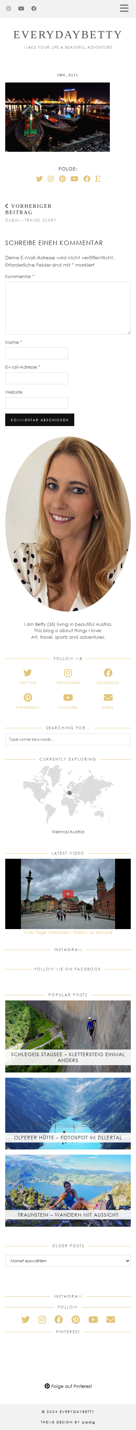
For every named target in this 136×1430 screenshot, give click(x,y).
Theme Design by (68, 1422)
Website (13, 392)
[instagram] (42, 1319)
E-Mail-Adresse (22, 367)
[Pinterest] (62, 178)
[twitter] (25, 1319)
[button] (126, 9)
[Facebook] (34, 8)
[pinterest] (75, 1319)
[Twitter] (39, 178)
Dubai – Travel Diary (30, 213)
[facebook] (58, 1319)
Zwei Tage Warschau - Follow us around (68, 932)
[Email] (110, 1319)
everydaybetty (68, 34)
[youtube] (93, 1319)
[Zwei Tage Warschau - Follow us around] (68, 894)
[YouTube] (21, 8)
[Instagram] (8, 8)
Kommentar (20, 276)
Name (13, 342)
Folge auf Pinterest (71, 1386)
